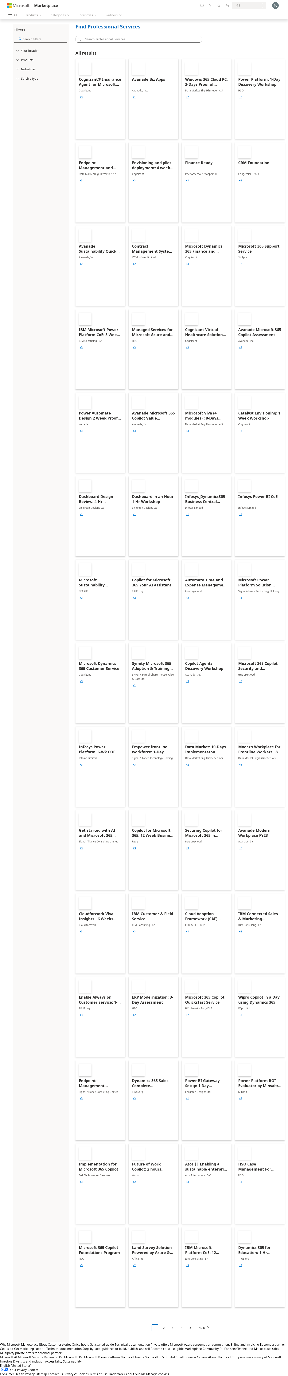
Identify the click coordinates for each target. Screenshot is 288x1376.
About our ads (135, 1374)
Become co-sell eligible (167, 1348)
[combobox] (140, 39)
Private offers (160, 1344)
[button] (78, 39)
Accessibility (53, 1361)
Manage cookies (157, 1374)
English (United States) (15, 1365)
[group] (81, 97)
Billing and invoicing (245, 1344)
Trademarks (116, 1374)
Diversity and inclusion (28, 1361)
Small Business (186, 1357)
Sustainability (72, 1361)
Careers (202, 1357)
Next (201, 1328)
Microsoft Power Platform (102, 1357)
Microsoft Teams (132, 1357)
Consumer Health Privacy (17, 1374)
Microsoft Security (30, 1357)
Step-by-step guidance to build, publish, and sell (116, 1348)
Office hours (80, 1344)
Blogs (43, 1344)
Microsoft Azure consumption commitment (200, 1344)
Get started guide (102, 1344)
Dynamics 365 (53, 1357)
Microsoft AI (8, 1357)
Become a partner (272, 1344)
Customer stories (59, 1344)
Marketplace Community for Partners (210, 1348)
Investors (6, 1361)
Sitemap (41, 1374)
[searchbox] (45, 39)
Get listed (6, 1348)
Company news (242, 1357)
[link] (100, 99)
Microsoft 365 (73, 1357)
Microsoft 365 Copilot (160, 1357)
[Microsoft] (18, 5)
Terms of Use (98, 1374)
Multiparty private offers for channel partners (31, 1353)
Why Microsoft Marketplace (19, 1344)
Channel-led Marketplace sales (257, 1348)
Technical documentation (132, 1344)
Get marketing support (30, 1348)
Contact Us (55, 1374)
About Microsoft (219, 1357)
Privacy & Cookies (76, 1374)
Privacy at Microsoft (267, 1357)
